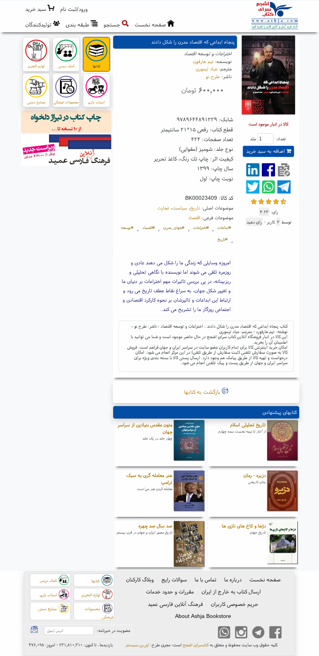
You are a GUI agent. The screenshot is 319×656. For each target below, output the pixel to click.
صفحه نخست (264, 579)
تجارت (163, 207)
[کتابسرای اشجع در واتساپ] (224, 633)
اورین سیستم (137, 645)
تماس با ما (205, 579)
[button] (74, 9)
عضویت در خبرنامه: (113, 630)
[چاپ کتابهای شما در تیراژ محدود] (66, 123)
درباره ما (233, 579)
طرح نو (213, 76)
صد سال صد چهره (155, 525)
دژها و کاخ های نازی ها (244, 525)
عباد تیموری (206, 68)
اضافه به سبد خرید (266, 151)
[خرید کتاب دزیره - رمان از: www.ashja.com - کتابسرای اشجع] (282, 493)
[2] (261, 201)
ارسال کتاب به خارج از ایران (231, 591)
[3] (269, 201)
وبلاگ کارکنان (140, 579)
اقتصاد (194, 217)
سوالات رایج (174, 579)
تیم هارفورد (203, 61)
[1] (254, 201)
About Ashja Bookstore (203, 616)
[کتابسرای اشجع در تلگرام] (258, 633)
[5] (283, 201)
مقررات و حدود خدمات (170, 591)
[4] (276, 201)
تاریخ (195, 207)
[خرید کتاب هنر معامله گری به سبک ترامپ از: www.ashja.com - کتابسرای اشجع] (189, 493)
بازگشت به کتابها (203, 392)
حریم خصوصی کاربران (234, 604)
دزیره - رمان (255, 475)
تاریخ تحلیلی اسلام (248, 424)
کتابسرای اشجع (196, 645)
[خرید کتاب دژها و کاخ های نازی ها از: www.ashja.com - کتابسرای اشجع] (282, 544)
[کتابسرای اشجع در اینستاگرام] (241, 633)
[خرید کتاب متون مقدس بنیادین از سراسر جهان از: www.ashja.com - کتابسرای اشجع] (189, 443)
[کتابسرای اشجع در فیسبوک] (275, 633)
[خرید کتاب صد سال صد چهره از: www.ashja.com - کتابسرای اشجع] (189, 544)
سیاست (179, 207)
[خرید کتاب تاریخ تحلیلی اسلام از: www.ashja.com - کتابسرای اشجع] (282, 443)
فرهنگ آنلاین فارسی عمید (175, 604)
